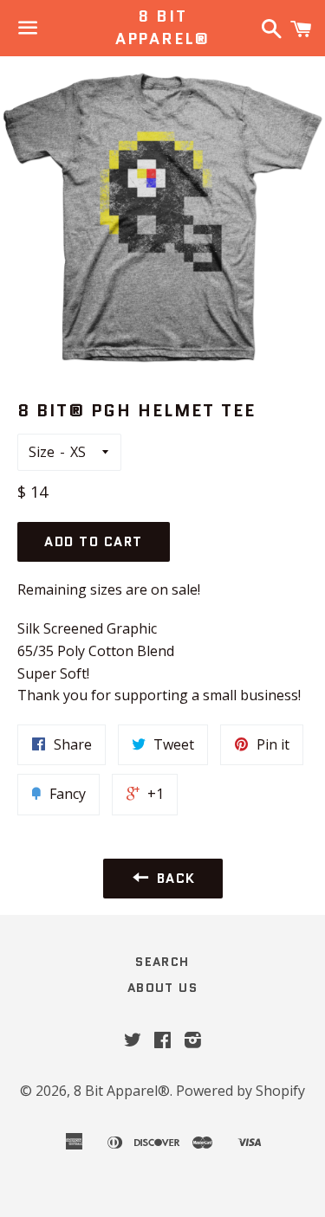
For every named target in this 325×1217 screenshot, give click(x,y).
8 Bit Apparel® (162, 27)
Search (162, 961)
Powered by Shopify (240, 1090)
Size (42, 451)
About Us (162, 987)
